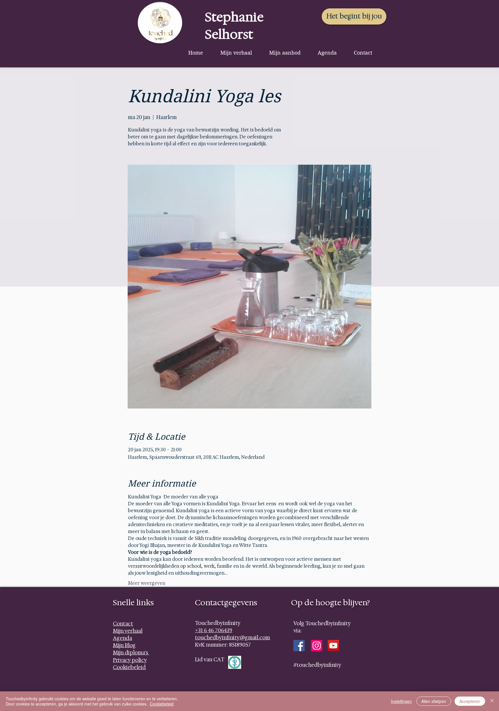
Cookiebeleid (162, 704)
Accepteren (469, 701)
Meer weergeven (146, 583)
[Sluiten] (492, 701)
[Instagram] (316, 645)
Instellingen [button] (401, 701)
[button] (284, 53)
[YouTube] (333, 645)
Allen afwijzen (433, 701)
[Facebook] (299, 645)
